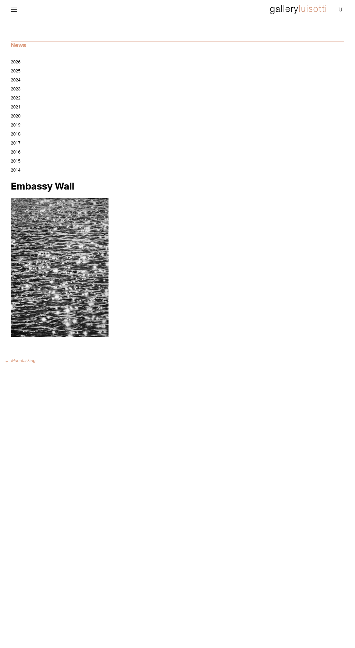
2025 (15, 71)
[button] (13, 10)
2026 (15, 62)
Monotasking (21, 361)
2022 (15, 98)
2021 (15, 107)
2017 (15, 143)
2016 (15, 152)
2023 (15, 89)
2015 (15, 161)
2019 (15, 125)
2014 (15, 170)
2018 (15, 134)
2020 (15, 116)
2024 (15, 80)
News (18, 45)
